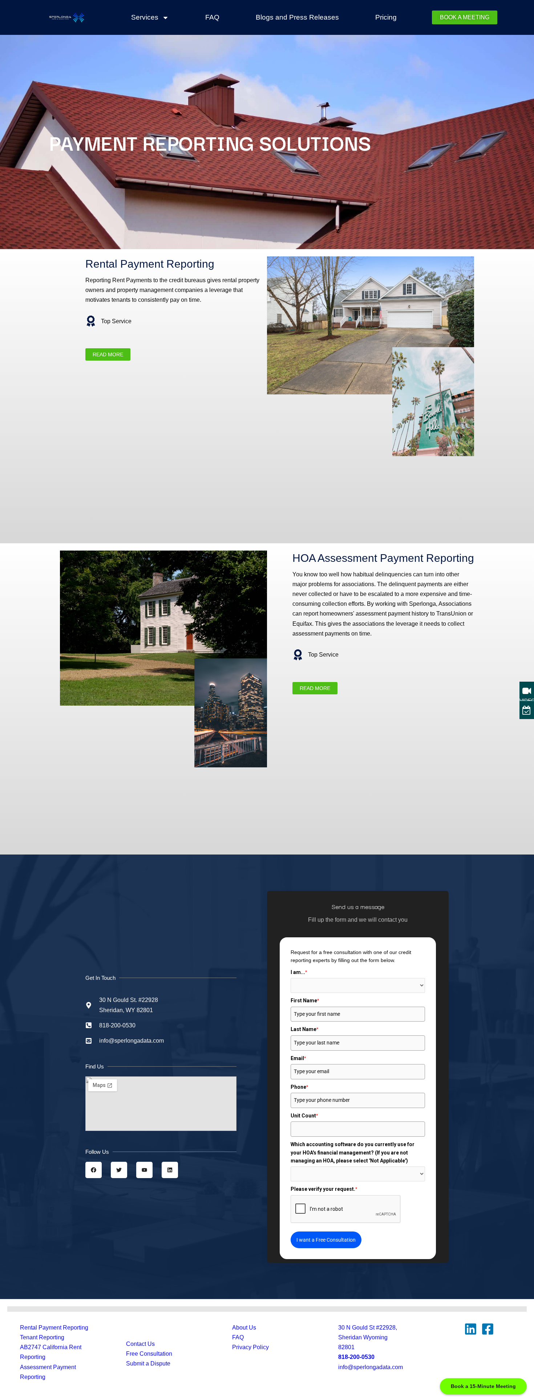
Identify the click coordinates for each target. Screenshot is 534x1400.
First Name (305, 1000)
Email (298, 1058)
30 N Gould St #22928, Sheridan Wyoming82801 (367, 1337)
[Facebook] (487, 1329)
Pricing (386, 17)
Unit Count (304, 1116)
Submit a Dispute (148, 1363)
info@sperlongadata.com (370, 1367)
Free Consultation (149, 1354)
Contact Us (140, 1344)
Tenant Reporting (42, 1337)
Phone (299, 1087)
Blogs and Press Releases (297, 17)
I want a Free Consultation (326, 1240)
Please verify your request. (324, 1189)
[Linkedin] (470, 1329)
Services (144, 17)
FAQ (212, 17)
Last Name (304, 1029)
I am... (299, 972)
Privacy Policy (250, 1347)
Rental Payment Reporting (54, 1327)
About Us (244, 1327)
